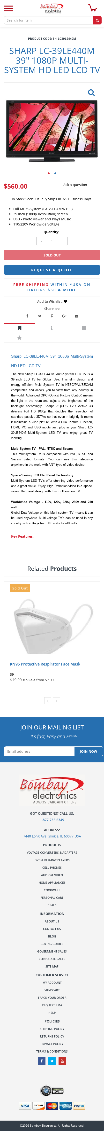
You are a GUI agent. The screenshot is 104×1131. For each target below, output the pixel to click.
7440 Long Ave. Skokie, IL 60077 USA (52, 836)
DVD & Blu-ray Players (52, 860)
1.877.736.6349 (52, 819)
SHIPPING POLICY (52, 1029)
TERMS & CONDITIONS (52, 1051)
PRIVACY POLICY (52, 1044)
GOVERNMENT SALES (52, 951)
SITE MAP (52, 966)
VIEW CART (52, 990)
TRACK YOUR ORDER (52, 998)
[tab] (19, 328)
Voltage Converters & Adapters (52, 853)
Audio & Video (52, 875)
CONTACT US (52, 929)
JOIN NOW (88, 751)
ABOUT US (52, 921)
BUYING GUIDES (52, 944)
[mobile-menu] (8, 9)
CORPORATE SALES (52, 959)
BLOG (52, 936)
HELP (52, 1013)
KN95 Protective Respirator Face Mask (45, 664)
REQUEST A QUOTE (52, 270)
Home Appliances (52, 883)
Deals (52, 905)
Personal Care (52, 898)
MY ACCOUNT (52, 983)
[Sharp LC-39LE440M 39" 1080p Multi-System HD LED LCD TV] (90, 91)
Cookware (52, 890)
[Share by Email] (77, 316)
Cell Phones (52, 868)
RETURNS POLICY (52, 1036)
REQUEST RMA (52, 1005)
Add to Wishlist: (50, 301)
